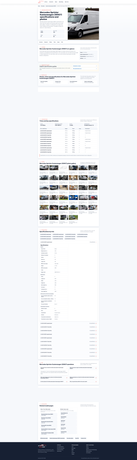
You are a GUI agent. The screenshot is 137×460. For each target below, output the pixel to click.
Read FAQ (77, 438)
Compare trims (83, 438)
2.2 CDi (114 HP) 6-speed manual (45, 139)
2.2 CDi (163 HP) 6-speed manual (46, 147)
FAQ (62, 42)
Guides (87, 448)
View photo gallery (70, 438)
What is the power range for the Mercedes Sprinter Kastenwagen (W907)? (81, 368)
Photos (50, 42)
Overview (41, 42)
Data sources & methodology (91, 449)
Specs (58, 42)
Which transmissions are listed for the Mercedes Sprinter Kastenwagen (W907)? (82, 378)
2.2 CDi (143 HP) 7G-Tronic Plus (70, 234)
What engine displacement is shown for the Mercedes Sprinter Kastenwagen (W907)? (51, 378)
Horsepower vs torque (85, 65)
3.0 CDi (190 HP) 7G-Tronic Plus (70, 238)
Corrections (88, 452)
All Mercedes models (44, 438)
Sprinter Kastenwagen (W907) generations (57, 438)
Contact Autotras (60, 449)
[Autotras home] (42, 446)
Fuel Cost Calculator (60, 448)
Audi (72, 446)
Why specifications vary (85, 68)
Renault (73, 452)
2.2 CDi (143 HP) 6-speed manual (46, 130)
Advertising (59, 451)
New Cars (67, 1)
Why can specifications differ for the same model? (78, 381)
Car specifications (60, 446)
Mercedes (73, 448)
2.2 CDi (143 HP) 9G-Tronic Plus (45, 137)
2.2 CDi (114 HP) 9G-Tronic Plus (45, 145)
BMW (73, 449)
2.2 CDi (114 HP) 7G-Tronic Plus (45, 143)
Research (46, 42)
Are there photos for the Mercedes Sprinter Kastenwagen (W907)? (52, 381)
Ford (72, 451)
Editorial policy (89, 451)
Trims (55, 42)
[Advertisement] (68, 102)
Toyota (73, 454)
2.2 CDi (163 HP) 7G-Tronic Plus (45, 149)
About (87, 446)
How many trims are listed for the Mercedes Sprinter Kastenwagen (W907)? (52, 368)
